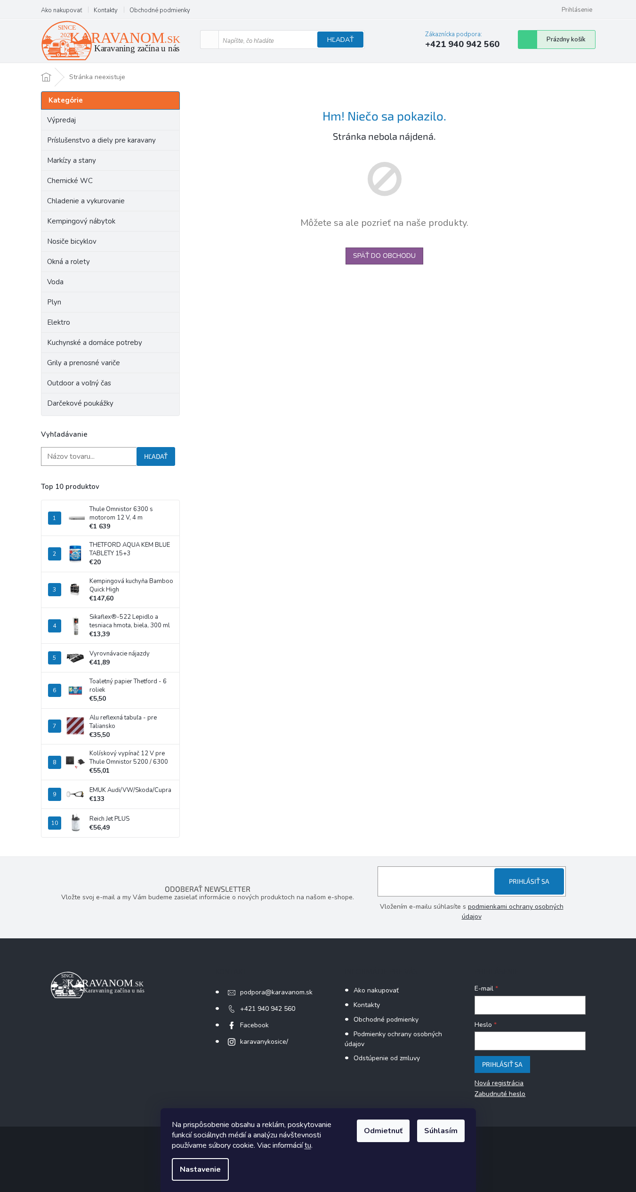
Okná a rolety (68, 261)
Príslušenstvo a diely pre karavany (101, 140)
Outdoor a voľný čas (79, 383)
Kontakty (106, 10)
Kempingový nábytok (81, 221)
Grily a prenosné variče (83, 363)
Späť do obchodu (384, 255)
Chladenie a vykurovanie (86, 201)
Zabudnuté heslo (500, 1093)
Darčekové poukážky (80, 403)
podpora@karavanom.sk (276, 992)
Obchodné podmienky (159, 10)
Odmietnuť (383, 1131)
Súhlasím (441, 1131)
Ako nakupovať (61, 10)
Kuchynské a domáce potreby (94, 342)
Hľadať (340, 39)
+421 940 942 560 (267, 1008)
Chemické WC (70, 180)
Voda (55, 282)
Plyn (54, 302)
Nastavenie (200, 1169)
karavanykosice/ (264, 1041)
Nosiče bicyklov (72, 241)
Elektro (58, 322)
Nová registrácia (499, 1083)
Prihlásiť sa (529, 881)
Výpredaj (61, 120)
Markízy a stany (71, 160)
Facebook (254, 1025)
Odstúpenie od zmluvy (387, 1058)
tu (308, 1145)
